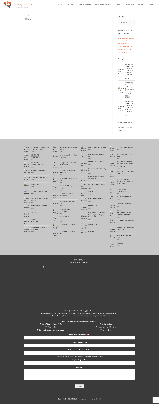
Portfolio (118, 5)
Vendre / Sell (52, 327)
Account (140, 5)
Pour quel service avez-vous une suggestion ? (79, 321)
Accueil (26, 16)
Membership (130, 5)
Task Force (70, 5)
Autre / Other (107, 330)
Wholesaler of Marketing (103, 5)
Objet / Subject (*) (79, 360)
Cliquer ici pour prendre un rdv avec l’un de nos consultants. (126, 41)
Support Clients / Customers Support (52, 330)
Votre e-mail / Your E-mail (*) (79, 350)
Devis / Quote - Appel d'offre (52, 324)
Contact (150, 5)
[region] (79, 287)
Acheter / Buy (107, 324)
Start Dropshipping (85, 5)
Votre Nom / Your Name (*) (79, 335)
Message (79, 367)
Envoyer (79, 386)
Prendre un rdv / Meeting (107, 327)
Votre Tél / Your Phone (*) (79, 342)
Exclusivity (59, 5)
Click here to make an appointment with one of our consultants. (126, 49)
